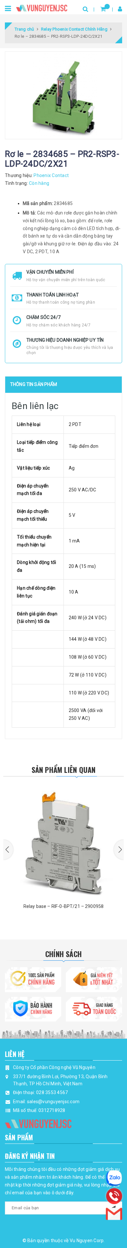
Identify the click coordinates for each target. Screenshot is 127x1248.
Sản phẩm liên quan (64, 769)
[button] (8, 849)
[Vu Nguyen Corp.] (41, 6)
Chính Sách (63, 954)
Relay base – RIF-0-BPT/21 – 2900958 (63, 906)
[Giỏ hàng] (103, 9)
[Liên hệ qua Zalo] (114, 1178)
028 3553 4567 (52, 1092)
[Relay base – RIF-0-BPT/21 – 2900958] (63, 840)
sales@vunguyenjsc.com (53, 1101)
